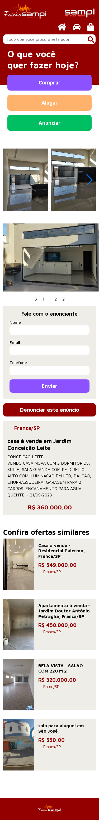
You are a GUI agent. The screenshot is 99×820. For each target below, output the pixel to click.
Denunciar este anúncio (49, 410)
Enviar (50, 386)
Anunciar (50, 123)
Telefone (18, 362)
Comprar (50, 82)
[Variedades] (90, 27)
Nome (15, 322)
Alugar (49, 103)
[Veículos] (77, 27)
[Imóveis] (62, 27)
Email (15, 342)
